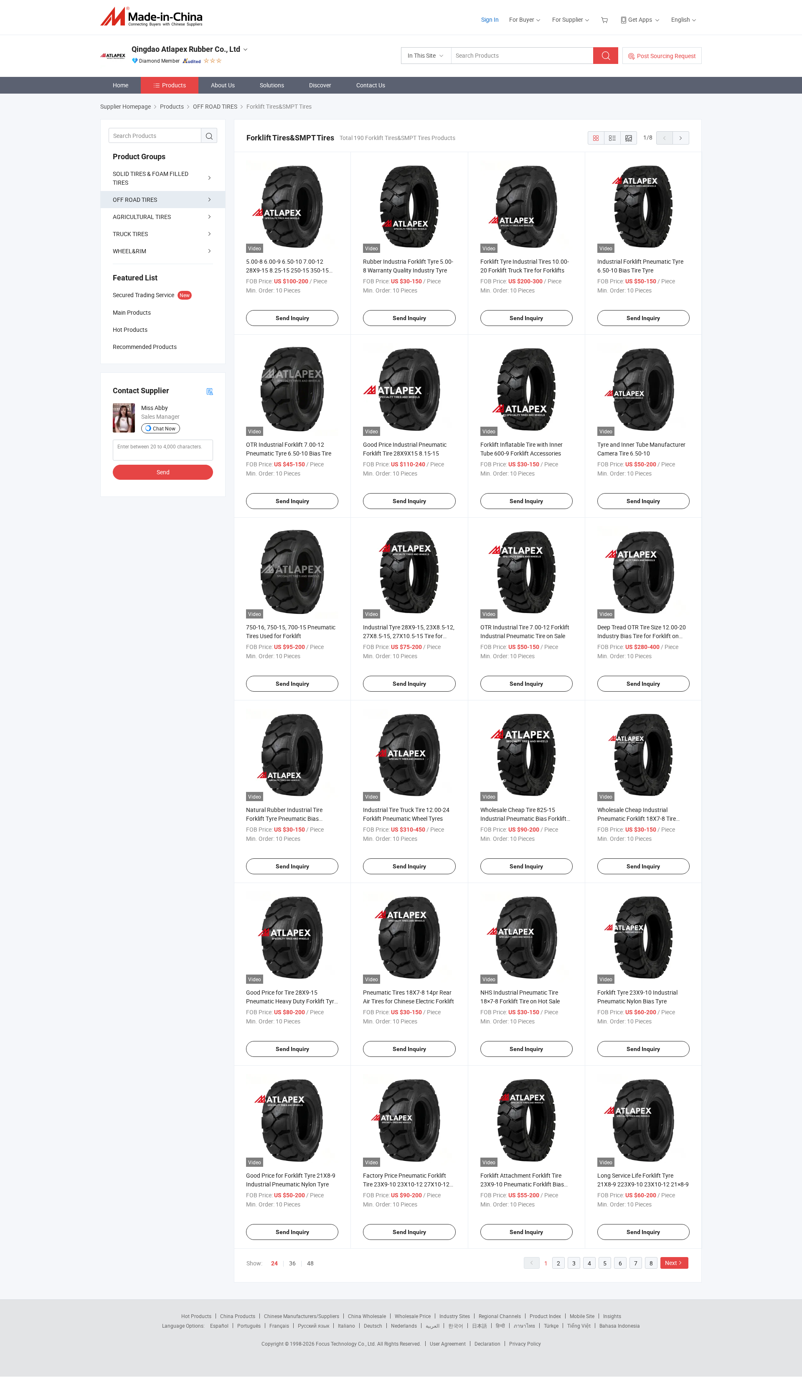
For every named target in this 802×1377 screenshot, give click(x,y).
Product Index (545, 1316)
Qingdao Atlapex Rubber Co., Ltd (186, 49)
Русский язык (313, 1325)
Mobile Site (582, 1316)
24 (274, 1263)
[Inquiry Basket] (605, 19)
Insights (612, 1316)
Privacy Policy (525, 1343)
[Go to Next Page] (681, 138)
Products (174, 85)
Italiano (346, 1325)
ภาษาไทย (524, 1325)
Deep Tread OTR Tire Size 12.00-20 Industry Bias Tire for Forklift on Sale (641, 636)
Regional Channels (500, 1316)
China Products (237, 1316)
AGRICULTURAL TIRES (142, 217)
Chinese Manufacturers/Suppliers (301, 1316)
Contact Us (370, 85)
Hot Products (196, 1316)
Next (671, 1263)
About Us (223, 85)
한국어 (455, 1325)
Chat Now (164, 428)
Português (249, 1325)
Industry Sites (454, 1316)
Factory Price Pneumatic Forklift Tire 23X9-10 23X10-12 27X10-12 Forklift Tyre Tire (406, 1184)
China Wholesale (367, 1316)
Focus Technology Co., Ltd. (346, 1343)
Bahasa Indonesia (619, 1325)
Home (120, 85)
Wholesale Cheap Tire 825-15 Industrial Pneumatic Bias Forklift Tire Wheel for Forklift (523, 818)
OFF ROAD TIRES (135, 200)
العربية (432, 1325)
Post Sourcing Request (666, 56)
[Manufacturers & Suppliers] (154, 16)
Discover (320, 85)
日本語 (479, 1325)
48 (310, 1263)
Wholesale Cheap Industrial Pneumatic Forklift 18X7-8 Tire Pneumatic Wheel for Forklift (636, 818)
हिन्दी (500, 1325)
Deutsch (373, 1325)
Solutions (272, 85)
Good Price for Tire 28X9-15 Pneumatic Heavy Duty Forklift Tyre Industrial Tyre (291, 1001)
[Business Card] (209, 391)
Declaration (487, 1343)
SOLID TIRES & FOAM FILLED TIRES (150, 178)
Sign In (490, 19)
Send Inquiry (292, 318)
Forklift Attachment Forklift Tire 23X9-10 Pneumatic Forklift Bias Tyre (522, 1184)
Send (163, 472)
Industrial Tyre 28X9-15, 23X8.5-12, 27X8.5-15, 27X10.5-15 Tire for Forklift (408, 636)
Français (279, 1325)
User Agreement (448, 1343)
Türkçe (551, 1325)
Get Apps (640, 19)
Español (219, 1325)
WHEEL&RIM (129, 251)
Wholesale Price (413, 1316)
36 (292, 1263)
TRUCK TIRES (130, 234)
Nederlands (404, 1325)
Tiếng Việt (579, 1325)
